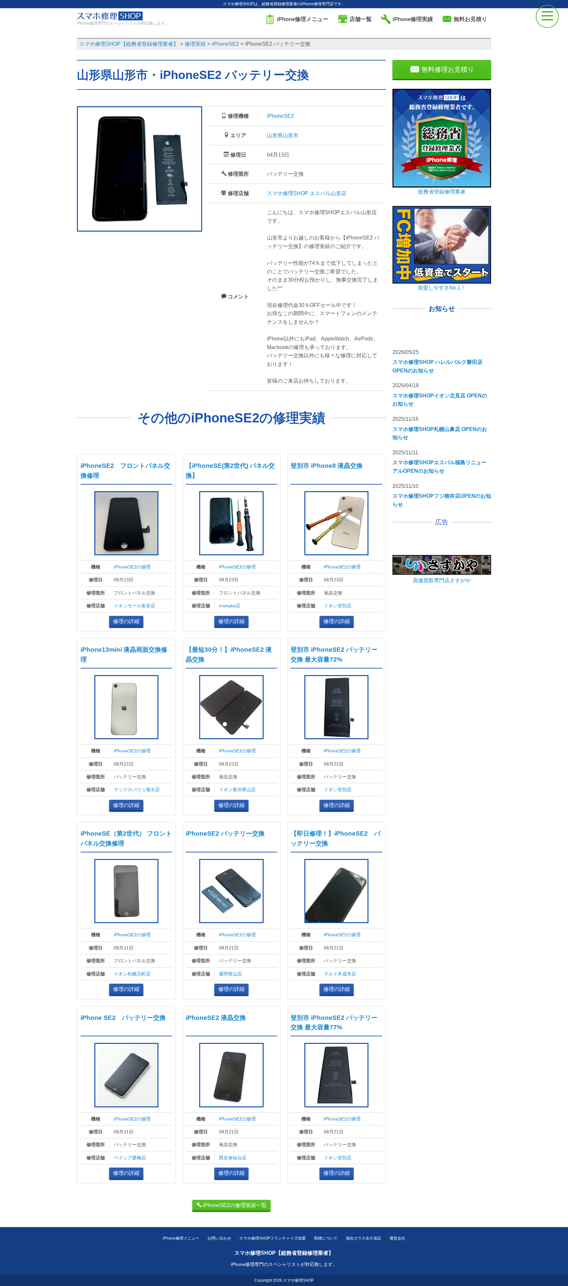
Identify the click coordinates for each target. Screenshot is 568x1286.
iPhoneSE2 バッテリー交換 (225, 833)
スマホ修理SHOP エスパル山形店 (306, 193)
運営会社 (397, 1238)
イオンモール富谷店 (134, 605)
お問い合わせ (219, 1238)
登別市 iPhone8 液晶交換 (327, 465)
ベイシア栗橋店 (130, 1157)
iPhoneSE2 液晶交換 (216, 1017)
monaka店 (229, 605)
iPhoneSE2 (280, 116)
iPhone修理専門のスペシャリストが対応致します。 (284, 1264)
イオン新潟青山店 (237, 789)
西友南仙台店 (233, 1157)
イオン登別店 (337, 605)
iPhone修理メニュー (181, 1238)
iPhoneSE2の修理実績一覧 (234, 1205)
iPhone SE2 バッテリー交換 (123, 1017)
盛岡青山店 (230, 973)
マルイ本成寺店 (340, 973)
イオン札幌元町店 (132, 973)
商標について (326, 1238)
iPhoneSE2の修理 (132, 566)
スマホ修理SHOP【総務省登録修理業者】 (284, 1253)
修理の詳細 (126, 621)
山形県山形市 (282, 135)
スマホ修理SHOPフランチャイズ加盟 (272, 1238)
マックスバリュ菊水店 (137, 789)
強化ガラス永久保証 (363, 1238)
